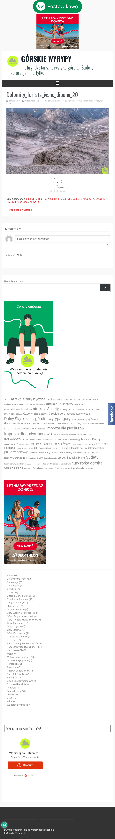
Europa (30, 419)
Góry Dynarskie (78, 419)
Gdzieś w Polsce (16, 609)
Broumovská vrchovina (19, 578)
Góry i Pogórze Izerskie (19, 616)
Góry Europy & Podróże (19, 612)
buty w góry (9, 414)
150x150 (42, 198)
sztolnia (29, 464)
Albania (7, 400)
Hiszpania (41, 429)
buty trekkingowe (92, 410)
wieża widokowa (13, 467)
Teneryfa (37, 464)
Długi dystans (14, 602)
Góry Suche (82, 424)
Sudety (92, 457)
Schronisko (31, 458)
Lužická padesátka (49, 440)
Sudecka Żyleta (76, 457)
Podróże (9, 447)
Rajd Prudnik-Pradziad (81, 453)
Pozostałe (12, 667)
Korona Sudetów (35, 440)
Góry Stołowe (71, 424)
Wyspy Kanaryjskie (40, 468)
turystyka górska (87, 463)
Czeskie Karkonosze (17, 599)
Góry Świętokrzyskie (25, 428)
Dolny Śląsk (14, 418)
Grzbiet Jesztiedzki (17, 636)
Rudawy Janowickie (14, 457)
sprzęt (61, 457)
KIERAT (26, 440)
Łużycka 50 (89, 468)
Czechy (28, 413)
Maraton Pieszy (90, 439)
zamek (51, 468)
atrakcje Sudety (46, 409)
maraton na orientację (71, 440)
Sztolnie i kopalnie (16, 684)
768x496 (66, 198)
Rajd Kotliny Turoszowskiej (59, 452)
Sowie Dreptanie (50, 458)
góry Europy (92, 419)
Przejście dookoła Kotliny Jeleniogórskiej (82, 448)
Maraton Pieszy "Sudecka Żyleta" (51, 444)
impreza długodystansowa (28, 433)
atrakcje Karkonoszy (59, 404)
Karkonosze (13, 439)
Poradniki (12, 663)
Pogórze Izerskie (22, 448)
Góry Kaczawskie (30, 423)
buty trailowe (80, 410)
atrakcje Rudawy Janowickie (18, 409)
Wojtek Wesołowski (32, 101)
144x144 (11, 202)
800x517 (31, 198)
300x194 (54, 198)
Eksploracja (13, 606)
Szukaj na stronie (13, 281)
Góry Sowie (61, 424)
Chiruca (19, 414)
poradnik (33, 448)
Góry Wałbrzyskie (96, 423)
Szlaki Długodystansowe (20, 680)
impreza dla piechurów (65, 428)
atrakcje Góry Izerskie (59, 399)
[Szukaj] (105, 287)
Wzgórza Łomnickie (17, 704)
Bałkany (63, 409)
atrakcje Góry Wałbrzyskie (35, 404)
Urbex (10, 697)
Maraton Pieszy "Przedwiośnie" (16, 444)
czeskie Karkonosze (78, 413)
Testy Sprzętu (14, 691)
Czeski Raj (12, 592)
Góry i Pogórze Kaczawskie (21, 619)
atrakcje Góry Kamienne (13, 404)
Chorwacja (12, 582)
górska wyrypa (48, 418)
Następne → (28, 209)
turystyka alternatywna (62, 464)
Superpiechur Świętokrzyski (15, 464)
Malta (60, 440)
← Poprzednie (13, 209)
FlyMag (8, 833)
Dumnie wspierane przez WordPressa (24, 829)
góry (67, 418)
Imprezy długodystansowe (21, 643)
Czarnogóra (13, 585)
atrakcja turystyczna (28, 399)
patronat (102, 444)
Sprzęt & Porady (15, 674)
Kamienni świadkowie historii (22, 646)
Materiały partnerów (17, 657)
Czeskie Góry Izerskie (18, 595)
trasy (49, 463)
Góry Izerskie (12, 423)
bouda (71, 409)
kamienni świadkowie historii (80, 435)
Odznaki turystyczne (17, 660)
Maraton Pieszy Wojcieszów (83, 444)
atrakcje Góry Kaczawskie (85, 399)
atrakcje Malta (79, 404)
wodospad (27, 468)
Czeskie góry (57, 413)
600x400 (23, 202)
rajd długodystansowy (37, 453)
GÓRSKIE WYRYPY (46, 59)
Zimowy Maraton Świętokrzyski (69, 468)
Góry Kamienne (49, 423)
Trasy (10, 694)
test (44, 463)
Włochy (11, 701)
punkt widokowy (16, 452)
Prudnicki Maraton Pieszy (49, 448)
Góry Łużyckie (9, 429)
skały (40, 457)
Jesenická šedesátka (60, 435)
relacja (94, 452)
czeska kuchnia (41, 414)
